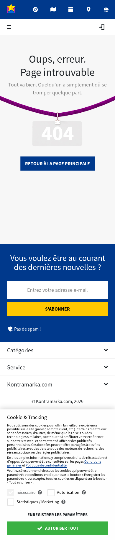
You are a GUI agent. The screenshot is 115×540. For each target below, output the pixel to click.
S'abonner (57, 309)
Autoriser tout (61, 528)
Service (16, 367)
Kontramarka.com (29, 384)
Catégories (20, 350)
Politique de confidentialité (46, 465)
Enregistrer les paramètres (57, 514)
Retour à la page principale (57, 163)
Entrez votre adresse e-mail (57, 289)
